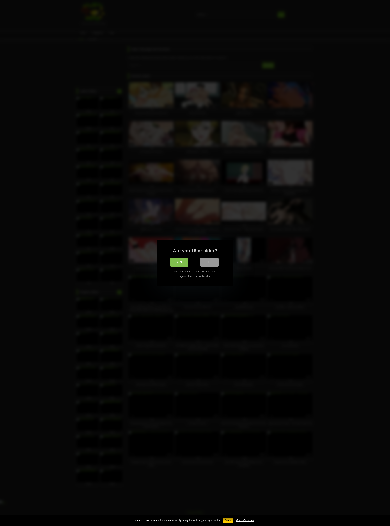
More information (245, 520)
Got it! (228, 520)
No (209, 262)
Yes (179, 262)
